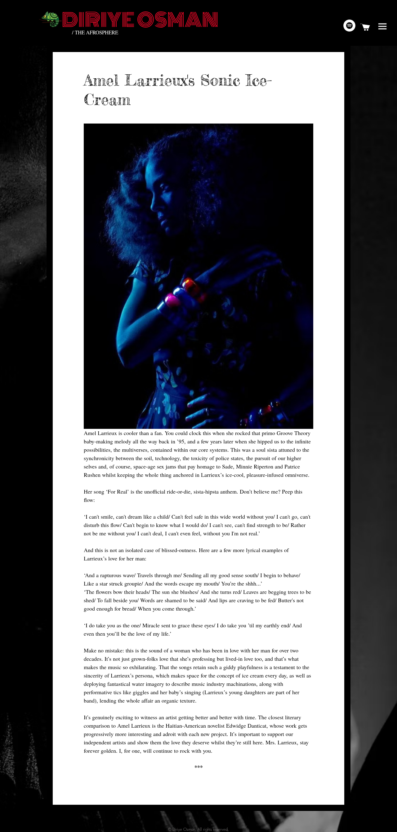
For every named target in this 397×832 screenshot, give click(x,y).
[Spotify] (349, 26)
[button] (382, 26)
